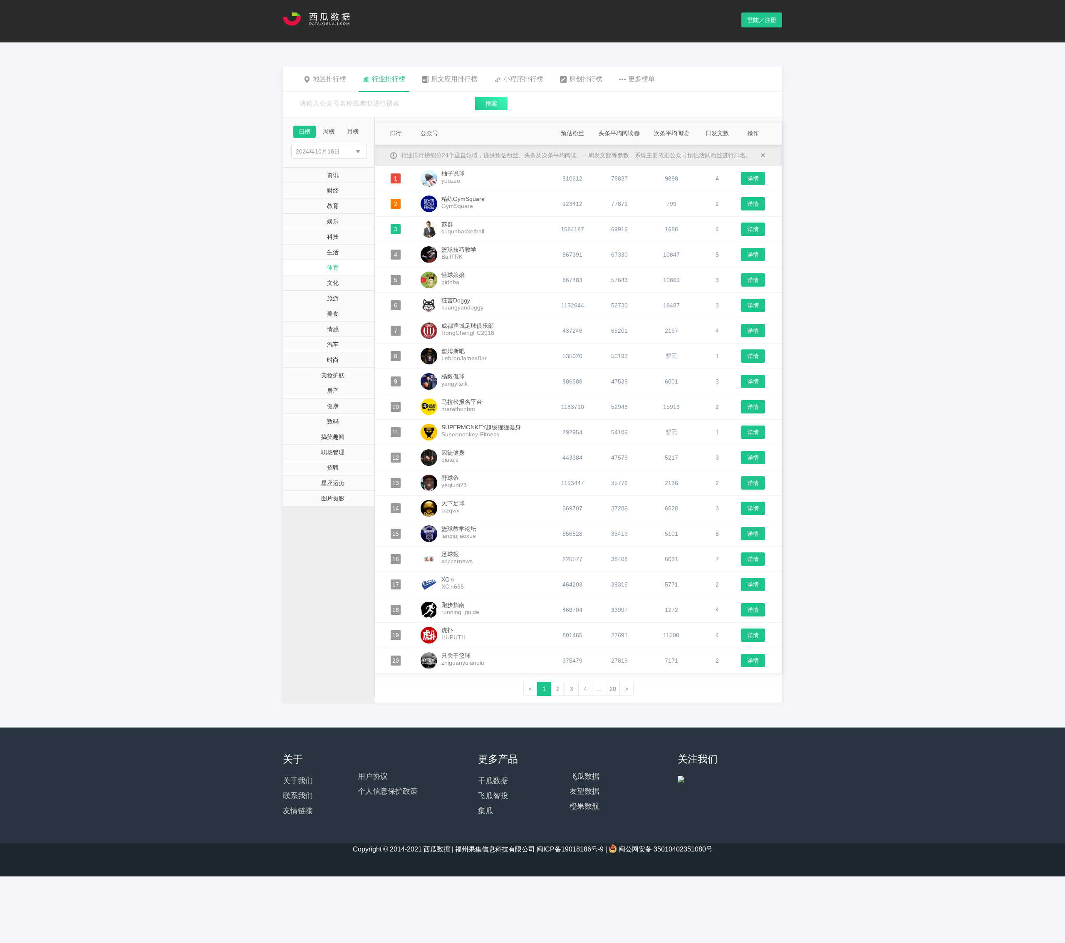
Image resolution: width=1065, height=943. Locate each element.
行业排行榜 (388, 78)
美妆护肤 (332, 375)
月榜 (353, 131)
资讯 (333, 175)
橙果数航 (584, 806)
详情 (753, 178)
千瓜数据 (493, 781)
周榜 (328, 131)
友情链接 (298, 811)
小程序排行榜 (523, 78)
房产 (333, 390)
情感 (333, 329)
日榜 (304, 131)
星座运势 (332, 483)
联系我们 (298, 796)
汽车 (333, 344)
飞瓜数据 (584, 776)
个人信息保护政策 (388, 791)
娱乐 (333, 221)
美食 (333, 313)
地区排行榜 (329, 78)
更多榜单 (641, 78)
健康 (333, 406)
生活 (333, 252)
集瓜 (485, 811)
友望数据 (584, 791)
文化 (333, 283)
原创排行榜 (585, 78)
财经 (333, 190)
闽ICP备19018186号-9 (570, 849)
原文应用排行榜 (454, 78)
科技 (333, 236)
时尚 (333, 359)
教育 (333, 206)
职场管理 (332, 452)
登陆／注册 (761, 20)
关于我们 (298, 781)
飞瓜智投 (493, 796)
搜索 (491, 103)
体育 (333, 267)
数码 (333, 421)
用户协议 (373, 776)
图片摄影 (332, 498)
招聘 (333, 467)
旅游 (333, 298)
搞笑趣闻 (332, 436)
